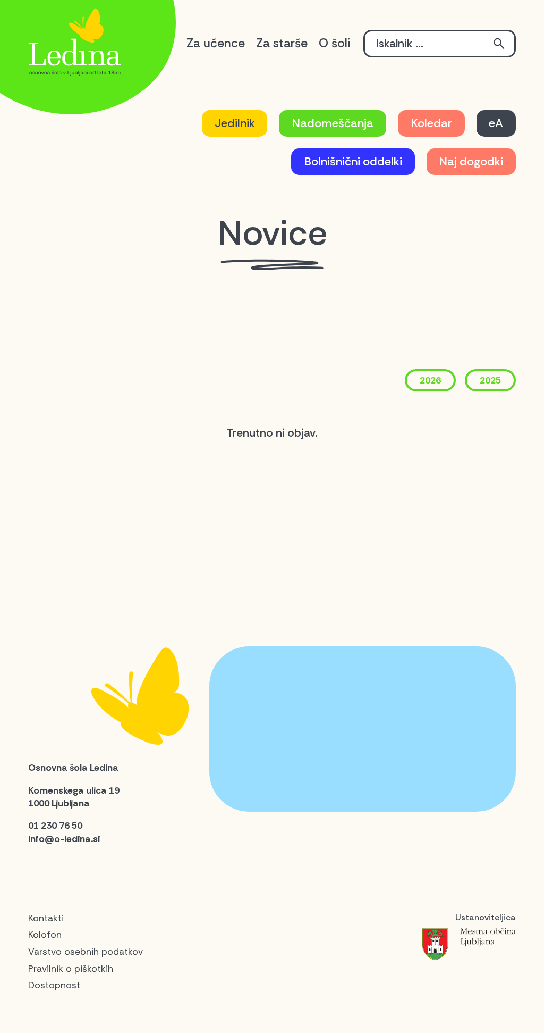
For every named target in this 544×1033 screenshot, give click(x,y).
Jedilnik (235, 123)
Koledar (431, 123)
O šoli (334, 43)
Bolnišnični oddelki (353, 161)
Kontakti (46, 918)
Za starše (282, 43)
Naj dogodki (471, 161)
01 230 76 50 (55, 825)
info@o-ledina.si (64, 839)
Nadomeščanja (332, 123)
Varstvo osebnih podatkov (85, 951)
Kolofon (45, 934)
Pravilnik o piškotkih (70, 968)
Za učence (215, 43)
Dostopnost (54, 985)
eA (496, 123)
